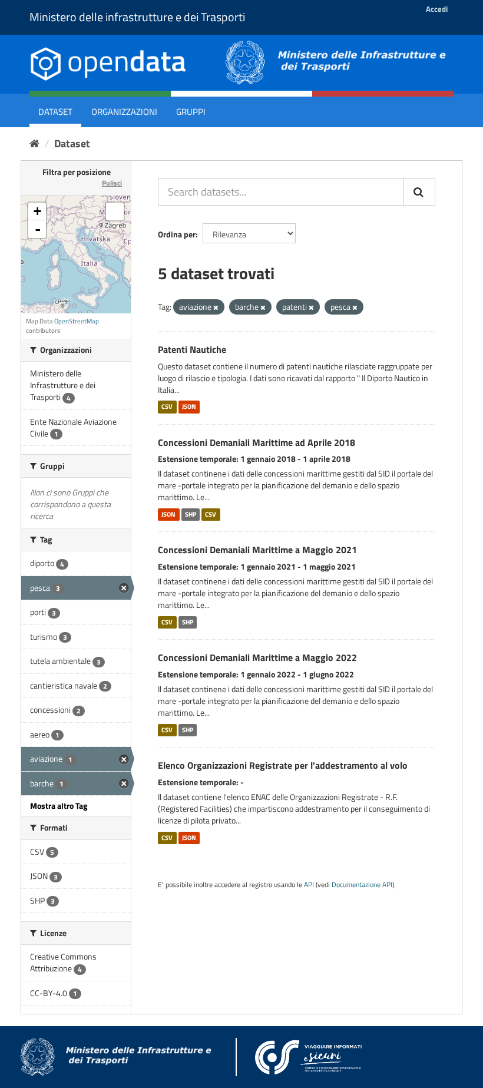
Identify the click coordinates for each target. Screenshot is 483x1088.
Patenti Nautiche (192, 349)
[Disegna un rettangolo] (115, 211)
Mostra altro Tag (58, 805)
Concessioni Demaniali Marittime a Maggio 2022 (257, 657)
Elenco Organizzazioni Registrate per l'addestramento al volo (283, 765)
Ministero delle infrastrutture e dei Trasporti (137, 17)
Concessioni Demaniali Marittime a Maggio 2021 (257, 550)
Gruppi (191, 111)
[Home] (34, 143)
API (309, 884)
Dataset (55, 111)
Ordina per (177, 234)
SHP (190, 514)
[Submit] (419, 192)
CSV (167, 407)
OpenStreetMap (76, 321)
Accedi (437, 9)
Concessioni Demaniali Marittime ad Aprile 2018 (256, 442)
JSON (189, 407)
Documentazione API (362, 884)
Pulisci (112, 183)
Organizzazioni (124, 111)
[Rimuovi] (216, 307)
